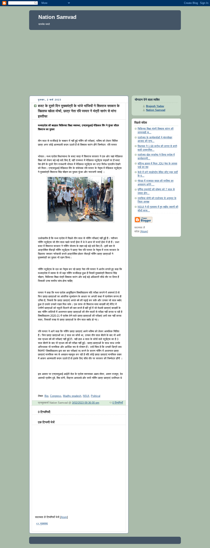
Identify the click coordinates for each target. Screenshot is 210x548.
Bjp (46, 396)
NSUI (86, 396)
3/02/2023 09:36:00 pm (85, 402)
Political (95, 396)
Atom (64, 517)
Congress (55, 396)
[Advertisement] (105, 61)
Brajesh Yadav (155, 106)
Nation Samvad (57, 17)
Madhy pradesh (72, 396)
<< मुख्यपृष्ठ (42, 523)
